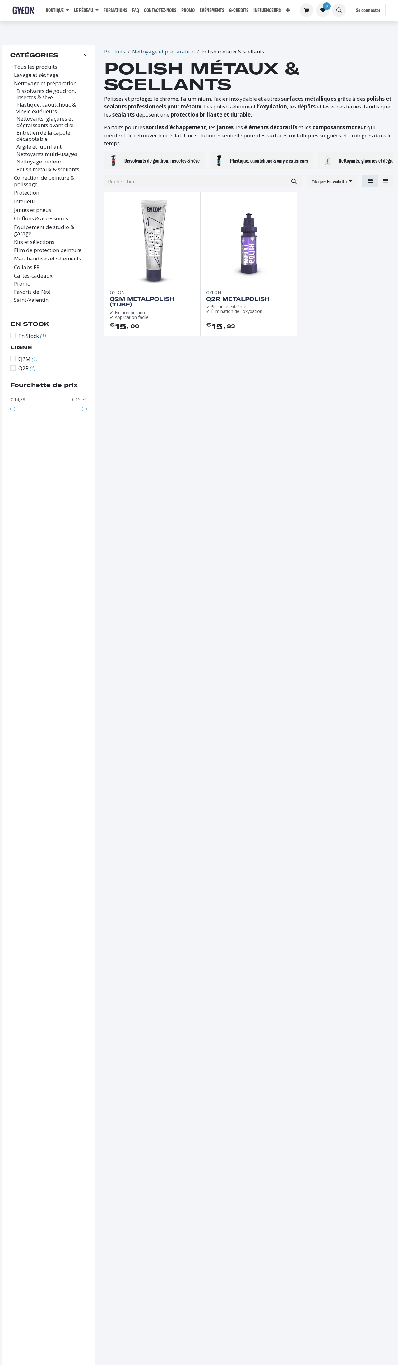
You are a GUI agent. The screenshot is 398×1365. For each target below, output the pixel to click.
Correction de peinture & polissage (44, 181)
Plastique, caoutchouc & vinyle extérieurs (46, 108)
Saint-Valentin (31, 300)
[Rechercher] (294, 181)
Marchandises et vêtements (47, 258)
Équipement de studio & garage (44, 230)
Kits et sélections (34, 242)
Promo (22, 284)
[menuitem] (57, 10)
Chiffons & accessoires (41, 218)
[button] (339, 10)
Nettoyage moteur (39, 162)
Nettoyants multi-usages (46, 154)
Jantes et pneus (32, 210)
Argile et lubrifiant (39, 147)
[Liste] (385, 181)
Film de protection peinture (47, 250)
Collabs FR (26, 267)
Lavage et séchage (36, 75)
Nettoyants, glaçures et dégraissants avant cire (44, 122)
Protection (26, 193)
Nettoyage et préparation (45, 83)
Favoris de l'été (32, 292)
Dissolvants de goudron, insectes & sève (46, 94)
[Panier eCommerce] (306, 10)
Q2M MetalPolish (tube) (142, 302)
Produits (114, 51)
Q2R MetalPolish (238, 299)
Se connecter (368, 10)
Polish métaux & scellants (47, 169)
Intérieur (24, 201)
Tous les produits (35, 67)
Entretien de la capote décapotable (43, 136)
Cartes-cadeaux (33, 276)
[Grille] (370, 181)
